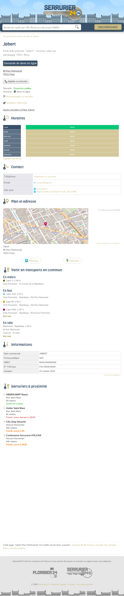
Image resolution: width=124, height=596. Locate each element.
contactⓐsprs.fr (44, 183)
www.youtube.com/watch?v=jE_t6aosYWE (57, 192)
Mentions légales (58, 584)
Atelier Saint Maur (15, 408)
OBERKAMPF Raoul (17, 394)
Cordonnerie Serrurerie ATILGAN (23, 435)
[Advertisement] (95, 61)
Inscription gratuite (85, 584)
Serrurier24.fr (62, 12)
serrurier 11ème (17, 548)
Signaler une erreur (12, 158)
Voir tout (7, 316)
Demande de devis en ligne (20, 63)
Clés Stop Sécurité (16, 421)
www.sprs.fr (42, 189)
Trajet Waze (34, 261)
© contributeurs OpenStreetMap (109, 210)
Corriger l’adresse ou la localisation (108, 243)
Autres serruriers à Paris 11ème (18, 110)
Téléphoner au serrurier (44, 177)
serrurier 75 (100, 545)
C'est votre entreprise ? (112, 375)
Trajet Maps (74, 261)
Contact (71, 584)
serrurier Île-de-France (83, 545)
